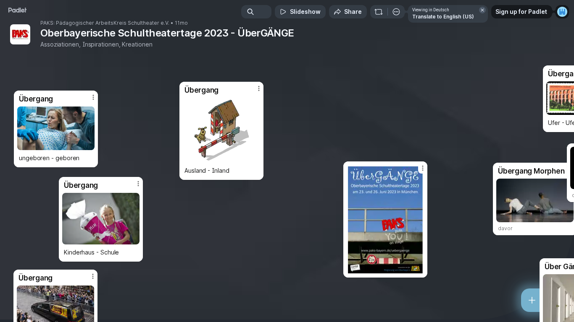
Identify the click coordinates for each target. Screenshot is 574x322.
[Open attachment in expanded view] (56, 128)
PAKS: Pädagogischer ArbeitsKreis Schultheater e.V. (104, 23)
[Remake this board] (378, 11)
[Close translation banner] (482, 10)
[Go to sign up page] (562, 11)
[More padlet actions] (396, 11)
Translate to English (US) (443, 16)
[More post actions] (93, 97)
